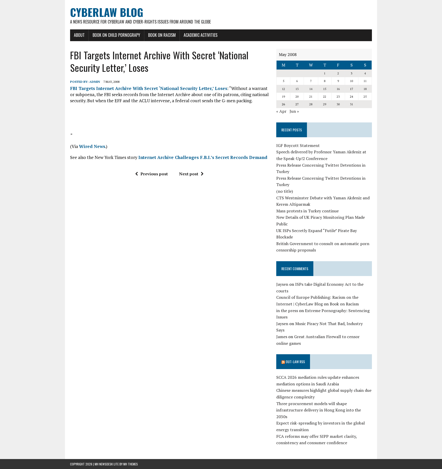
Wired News (92, 146)
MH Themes (130, 464)
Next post (188, 174)
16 (338, 89)
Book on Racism (162, 35)
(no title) (284, 191)
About (79, 35)
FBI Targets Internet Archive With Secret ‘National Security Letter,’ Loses (148, 88)
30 (338, 104)
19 (283, 96)
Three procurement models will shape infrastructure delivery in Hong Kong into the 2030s (318, 410)
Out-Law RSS (295, 361)
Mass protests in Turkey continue (307, 211)
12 (283, 89)
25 (365, 96)
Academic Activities (200, 35)
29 (324, 104)
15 (324, 89)
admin (94, 82)
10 (351, 81)
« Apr (281, 111)
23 (338, 96)
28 (310, 104)
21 (310, 96)
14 (310, 89)
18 (365, 89)
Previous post (154, 174)
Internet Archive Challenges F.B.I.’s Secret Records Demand (202, 157)
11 (365, 81)
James (281, 336)
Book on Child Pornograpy (116, 35)
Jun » (294, 111)
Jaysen (282, 284)
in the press (287, 310)
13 (297, 89)
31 (351, 104)
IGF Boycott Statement (298, 145)
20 (297, 96)
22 (324, 96)
